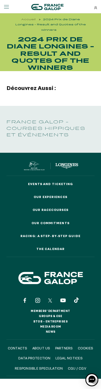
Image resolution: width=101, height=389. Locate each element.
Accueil (28, 19)
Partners (64, 348)
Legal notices (69, 358)
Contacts (17, 348)
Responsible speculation (39, 368)
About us (41, 348)
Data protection (34, 358)
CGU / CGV (77, 368)
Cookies (85, 348)
